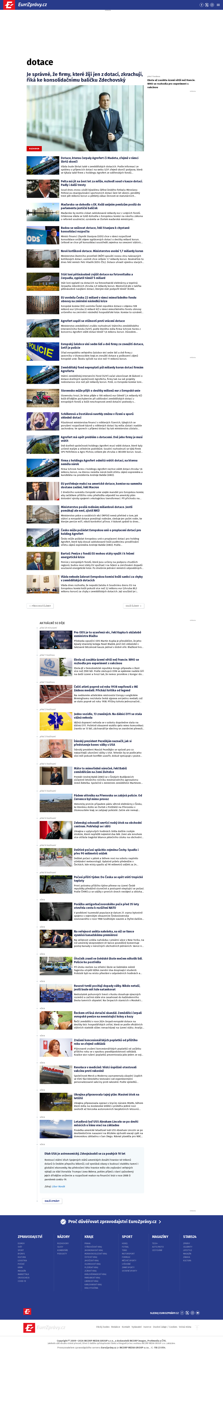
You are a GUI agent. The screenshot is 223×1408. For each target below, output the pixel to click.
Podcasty (62, 1254)
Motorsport (128, 1254)
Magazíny (160, 1237)
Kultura (22, 1257)
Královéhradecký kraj (95, 1274)
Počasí (21, 1264)
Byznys (21, 1254)
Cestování (157, 1250)
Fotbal (125, 1247)
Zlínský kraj (90, 1271)
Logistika (22, 1260)
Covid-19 (22, 1281)
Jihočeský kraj (92, 1260)
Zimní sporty (128, 1267)
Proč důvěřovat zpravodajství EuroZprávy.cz (112, 1221)
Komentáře (62, 1250)
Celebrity (187, 1247)
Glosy (60, 1247)
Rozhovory (63, 1243)
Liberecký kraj (91, 1281)
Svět (20, 1247)
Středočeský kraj (93, 1247)
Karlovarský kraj (93, 1284)
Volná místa (185, 1327)
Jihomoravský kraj (94, 1250)
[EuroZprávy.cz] (28, 5)
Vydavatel (137, 1327)
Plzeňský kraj (91, 1267)
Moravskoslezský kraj (96, 1254)
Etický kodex (103, 1327)
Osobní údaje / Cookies (165, 1327)
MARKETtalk (23, 1274)
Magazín (22, 1271)
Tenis (124, 1250)
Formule (126, 1257)
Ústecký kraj (91, 1257)
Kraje (89, 1237)
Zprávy (186, 1243)
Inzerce (147, 1327)
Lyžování (126, 1264)
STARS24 (190, 1237)
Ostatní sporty (129, 1271)
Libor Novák (58, 1186)
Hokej (124, 1243)
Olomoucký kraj (93, 1264)
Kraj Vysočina (91, 1288)
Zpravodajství (30, 1237)
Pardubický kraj (92, 1278)
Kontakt (126, 1327)
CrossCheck (24, 1278)
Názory (63, 1237)
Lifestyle (187, 1250)
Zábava (186, 1257)
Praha (87, 1243)
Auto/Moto (158, 1247)
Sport (21, 1250)
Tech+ (155, 1243)
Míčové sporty (129, 1260)
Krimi (20, 1267)
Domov (21, 1243)
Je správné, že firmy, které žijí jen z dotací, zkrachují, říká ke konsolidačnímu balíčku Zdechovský (85, 77)
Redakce (115, 1327)
